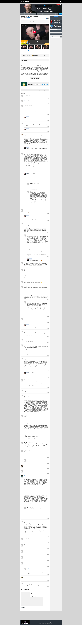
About (33, 622)
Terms (35, 622)
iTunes (45, 622)
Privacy (37, 622)
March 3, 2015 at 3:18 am (30, 209)
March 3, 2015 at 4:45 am (28, 269)
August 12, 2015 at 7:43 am (28, 544)
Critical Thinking (23, 49)
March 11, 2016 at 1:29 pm (28, 550)
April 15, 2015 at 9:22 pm (31, 507)
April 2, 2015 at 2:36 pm (28, 475)
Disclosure (40, 622)
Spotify (47, 622)
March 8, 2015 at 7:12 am (30, 415)
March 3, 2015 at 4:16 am (32, 262)
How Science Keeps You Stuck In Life (37, 49)
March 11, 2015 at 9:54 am (30, 442)
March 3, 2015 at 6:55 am (30, 286)
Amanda (28, 568)
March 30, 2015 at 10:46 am (28, 470)
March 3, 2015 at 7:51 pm (36, 183)
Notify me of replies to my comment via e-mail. (27, 609)
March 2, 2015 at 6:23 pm (28, 95)
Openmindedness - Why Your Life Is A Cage (30, 49)
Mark (24, 100)
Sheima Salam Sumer (26, 262)
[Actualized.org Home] (25, 1)
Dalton (24, 475)
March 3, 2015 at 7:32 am (28, 318)
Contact (58, 622)
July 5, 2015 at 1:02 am (27, 538)
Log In (61, 1)
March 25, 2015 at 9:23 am (30, 465)
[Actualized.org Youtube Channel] (59, 4)
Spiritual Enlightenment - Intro (45, 49)
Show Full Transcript (35, 78)
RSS (42, 622)
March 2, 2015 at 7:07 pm (28, 100)
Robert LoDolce (26, 389)
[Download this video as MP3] (47, 18)
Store (53, 622)
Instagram (50, 622)
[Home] (21, 14)
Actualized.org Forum (29, 90)
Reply (48, 98)
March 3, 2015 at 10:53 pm (32, 372)
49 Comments (28, 17)
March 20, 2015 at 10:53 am (30, 459)
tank (24, 95)
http (31, 55)
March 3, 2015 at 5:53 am (32, 215)
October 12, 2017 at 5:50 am (29, 562)
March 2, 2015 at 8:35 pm (29, 105)
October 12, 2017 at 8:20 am (32, 568)
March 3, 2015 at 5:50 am (32, 173)
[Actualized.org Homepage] (25, 622)
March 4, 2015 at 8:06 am (28, 379)
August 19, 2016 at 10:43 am (28, 556)
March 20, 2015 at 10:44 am (27, 450)
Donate (55, 622)
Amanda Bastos (26, 394)
